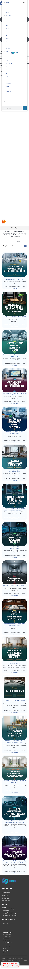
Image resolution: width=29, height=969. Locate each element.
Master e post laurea (6, 891)
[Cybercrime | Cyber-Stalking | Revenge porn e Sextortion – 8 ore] (14, 534)
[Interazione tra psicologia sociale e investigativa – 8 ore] (14, 457)
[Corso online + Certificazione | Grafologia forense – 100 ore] (14, 687)
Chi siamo (4, 913)
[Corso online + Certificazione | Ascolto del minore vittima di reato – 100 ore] (14, 727)
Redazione (14, 915)
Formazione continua (6, 892)
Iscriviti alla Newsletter (7, 923)
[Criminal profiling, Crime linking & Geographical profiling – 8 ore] (14, 380)
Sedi (10, 913)
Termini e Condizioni (6, 900)
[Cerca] (25, 108)
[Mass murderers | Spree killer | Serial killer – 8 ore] (14, 572)
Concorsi (4, 897)
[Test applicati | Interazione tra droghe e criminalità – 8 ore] (14, 418)
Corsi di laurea (5, 895)
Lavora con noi (6, 915)
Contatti (15, 913)
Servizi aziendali (5, 898)
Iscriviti (16, 288)
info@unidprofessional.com (8, 912)
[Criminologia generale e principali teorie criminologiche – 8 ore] (14, 610)
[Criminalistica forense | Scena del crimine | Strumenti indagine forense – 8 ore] (14, 265)
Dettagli (13, 288)
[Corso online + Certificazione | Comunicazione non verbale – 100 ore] (14, 649)
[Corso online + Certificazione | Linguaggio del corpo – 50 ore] (14, 767)
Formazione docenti (6, 894)
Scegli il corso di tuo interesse (12, 246)
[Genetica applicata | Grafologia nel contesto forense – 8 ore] (14, 341)
